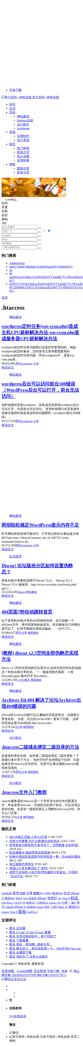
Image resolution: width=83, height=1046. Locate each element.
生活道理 (15, 556)
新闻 (22, 911)
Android (7, 893)
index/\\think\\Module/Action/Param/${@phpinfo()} (41, 266)
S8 (23, 902)
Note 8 (66, 898)
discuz (22, 592)
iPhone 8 (19, 907)
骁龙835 (74, 907)
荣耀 (22, 893)
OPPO (48, 893)
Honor (40, 907)
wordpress (23, 128)
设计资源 (23, 140)
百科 (12, 112)
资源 (12, 132)
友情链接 (23, 160)
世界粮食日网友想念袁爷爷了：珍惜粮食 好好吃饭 (43, 845)
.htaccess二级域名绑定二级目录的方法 (40, 746)
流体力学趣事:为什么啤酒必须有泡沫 (34, 841)
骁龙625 (31, 902)
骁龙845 (10, 898)
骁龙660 (57, 893)
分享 (36, 363)
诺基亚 (32, 898)
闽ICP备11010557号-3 (51, 975)
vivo (25, 898)
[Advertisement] (41, 43)
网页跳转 (33, 632)
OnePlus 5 (32, 912)
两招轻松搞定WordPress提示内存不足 (40, 524)
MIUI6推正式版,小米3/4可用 (28, 837)
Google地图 (24, 971)
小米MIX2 (42, 902)
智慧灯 (52, 898)
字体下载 (15, 90)
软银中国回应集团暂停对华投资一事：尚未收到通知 (44, 856)
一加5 (72, 902)
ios (60, 898)
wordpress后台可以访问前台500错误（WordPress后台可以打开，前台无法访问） (40, 390)
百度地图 (8, 971)
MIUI (19, 898)
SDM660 (31, 907)
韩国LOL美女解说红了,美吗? (28, 868)
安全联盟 (40, 971)
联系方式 (23, 152)
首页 (5, 297)
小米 (64, 902)
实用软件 (23, 136)
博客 (12, 164)
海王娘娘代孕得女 (21, 864)
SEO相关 (23, 124)
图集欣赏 (23, 168)
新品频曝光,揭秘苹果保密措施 (29, 852)
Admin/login (17, 263)
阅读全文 (8, 367)
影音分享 (23, 172)
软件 (47, 907)
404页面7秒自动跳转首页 (27, 611)
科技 (12, 104)
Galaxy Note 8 (9, 912)
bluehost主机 (25, 120)
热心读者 (23, 156)
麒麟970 (38, 893)
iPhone (42, 898)
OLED (18, 902)
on (10, 270)
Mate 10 (63, 907)
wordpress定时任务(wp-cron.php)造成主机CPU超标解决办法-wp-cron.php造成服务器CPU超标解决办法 (40, 332)
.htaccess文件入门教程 (24, 792)
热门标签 (23, 148)
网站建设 (23, 116)
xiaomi (9, 907)
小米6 (54, 907)
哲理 (16, 893)
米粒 (65, 971)
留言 (12, 144)
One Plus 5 (8, 902)
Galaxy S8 (54, 902)
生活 (12, 108)
